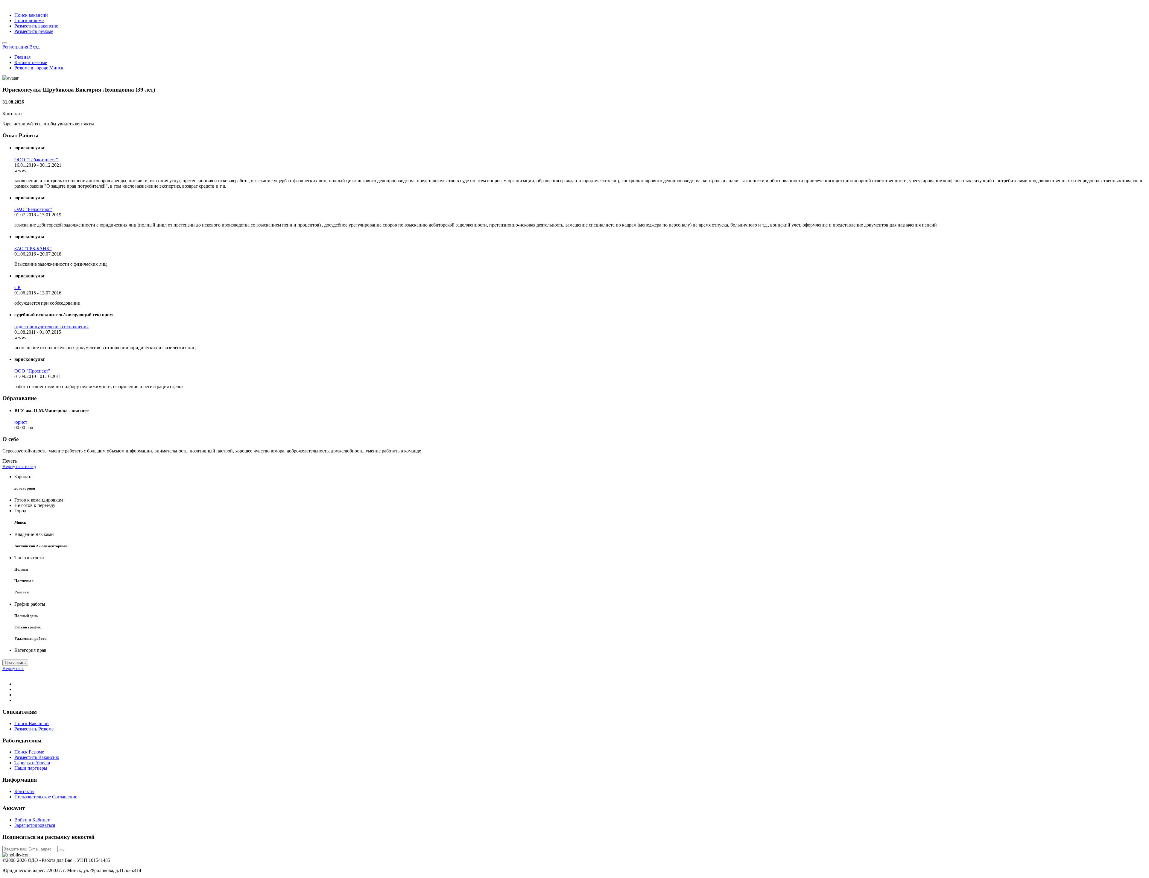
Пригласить (15, 662)
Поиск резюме (29, 20)
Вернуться (13, 668)
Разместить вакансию (36, 25)
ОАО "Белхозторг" (33, 209)
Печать (9, 461)
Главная (22, 57)
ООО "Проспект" (32, 370)
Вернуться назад (19, 466)
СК (17, 287)
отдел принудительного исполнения (51, 326)
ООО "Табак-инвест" (36, 159)
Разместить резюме (33, 31)
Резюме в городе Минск (38, 67)
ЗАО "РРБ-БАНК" (33, 248)
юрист (20, 422)
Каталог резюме (30, 62)
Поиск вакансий (31, 15)
